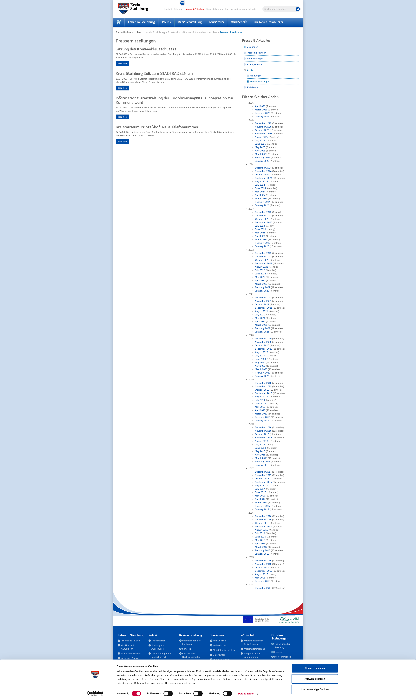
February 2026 (262, 113)
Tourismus (216, 22)
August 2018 (261, 441)
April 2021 (260, 321)
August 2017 (261, 485)
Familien (278, 652)
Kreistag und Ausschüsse (157, 647)
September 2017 (263, 482)
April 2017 (260, 499)
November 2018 (263, 430)
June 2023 (260, 229)
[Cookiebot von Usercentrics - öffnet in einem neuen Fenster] (95, 693)
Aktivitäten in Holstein (224, 650)
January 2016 (262, 553)
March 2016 (261, 547)
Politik (166, 22)
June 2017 (260, 492)
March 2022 (261, 284)
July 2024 (260, 184)
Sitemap (178, 9)
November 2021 (263, 301)
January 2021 (262, 331)
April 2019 (260, 410)
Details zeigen (246, 693)
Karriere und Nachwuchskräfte (240, 9)
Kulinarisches (220, 645)
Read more (122, 63)
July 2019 (260, 400)
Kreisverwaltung (190, 22)
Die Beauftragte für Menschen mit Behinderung (161, 657)
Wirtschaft (239, 22)
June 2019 (260, 403)
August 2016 (261, 530)
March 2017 (261, 502)
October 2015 (262, 567)
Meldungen (252, 47)
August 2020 (261, 352)
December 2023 (263, 212)
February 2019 (262, 417)
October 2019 (262, 389)
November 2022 (263, 256)
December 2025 (263, 123)
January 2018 (262, 465)
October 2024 (262, 174)
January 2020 (262, 376)
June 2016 (260, 536)
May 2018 (260, 451)
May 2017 (260, 495)
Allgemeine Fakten (130, 640)
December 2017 (263, 471)
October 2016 (262, 523)
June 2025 (260, 144)
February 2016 (262, 550)
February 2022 (262, 287)
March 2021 (261, 325)
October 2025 (262, 130)
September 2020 (263, 348)
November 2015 (263, 564)
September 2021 (263, 307)
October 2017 (262, 478)
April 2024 (260, 195)
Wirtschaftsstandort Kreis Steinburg (253, 642)
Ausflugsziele (219, 640)
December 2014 (263, 588)
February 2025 (262, 157)
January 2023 (262, 246)
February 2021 (262, 328)
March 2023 (261, 239)
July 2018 (260, 444)
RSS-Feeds (252, 87)
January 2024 (262, 205)
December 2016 (263, 516)
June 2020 (260, 359)
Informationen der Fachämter (191, 642)
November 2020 (263, 342)
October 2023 (262, 219)
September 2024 (263, 178)
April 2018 (260, 454)
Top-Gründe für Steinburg (282, 646)
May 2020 (260, 362)
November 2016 (263, 519)
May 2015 (260, 577)
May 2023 (260, 232)
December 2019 (263, 383)
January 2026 (262, 116)
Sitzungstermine (255, 64)
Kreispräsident (158, 640)
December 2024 (263, 167)
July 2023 (260, 225)
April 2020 (260, 366)
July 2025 (260, 140)
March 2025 (261, 154)
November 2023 (263, 215)
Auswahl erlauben (315, 678)
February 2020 (262, 372)
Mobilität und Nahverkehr (127, 647)
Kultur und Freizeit (130, 658)
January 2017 (262, 509)
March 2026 (261, 109)
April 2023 (260, 236)
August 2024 (261, 181)
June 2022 (260, 273)
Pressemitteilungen (256, 52)
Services (186, 648)
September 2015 (263, 571)
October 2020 (262, 345)
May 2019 (260, 407)
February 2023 (262, 243)
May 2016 (260, 540)
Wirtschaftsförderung (254, 648)
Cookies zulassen (315, 668)
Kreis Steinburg (155, 32)
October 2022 (262, 260)
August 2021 (261, 311)
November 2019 (263, 386)
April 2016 (260, 543)
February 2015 (262, 581)
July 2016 (260, 533)
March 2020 (261, 369)
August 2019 (261, 396)
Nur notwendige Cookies (315, 689)
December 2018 (263, 427)
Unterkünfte (219, 654)
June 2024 (260, 188)
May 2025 (260, 147)
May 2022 (260, 277)
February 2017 (262, 506)
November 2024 (263, 171)
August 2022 (261, 266)
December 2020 (263, 338)
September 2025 (263, 133)
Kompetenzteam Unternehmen (252, 655)
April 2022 (260, 280)
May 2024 (260, 191)
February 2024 (262, 202)
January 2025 (262, 161)
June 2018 (260, 448)
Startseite (174, 32)
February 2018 (262, 461)
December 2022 (263, 253)
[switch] (168, 693)
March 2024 (261, 198)
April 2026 (260, 106)
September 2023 (263, 222)
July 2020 (260, 355)
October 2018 (262, 434)
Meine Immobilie (282, 656)
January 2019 (262, 420)
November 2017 (263, 475)
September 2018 (263, 437)
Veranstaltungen (214, 9)
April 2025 (260, 150)
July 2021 (260, 314)
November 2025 (263, 126)
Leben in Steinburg (141, 22)
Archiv (213, 32)
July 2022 (260, 270)
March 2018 (261, 458)
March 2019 (261, 413)
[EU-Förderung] (257, 619)
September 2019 (263, 393)
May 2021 (260, 318)
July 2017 (260, 489)
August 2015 (261, 574)
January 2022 (262, 290)
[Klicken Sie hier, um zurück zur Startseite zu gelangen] (118, 22)
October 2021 (262, 304)
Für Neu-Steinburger (268, 22)
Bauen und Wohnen (131, 653)
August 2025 (261, 137)
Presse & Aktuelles (194, 9)
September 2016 (263, 526)
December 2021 (263, 297)
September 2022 (263, 263)
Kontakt (168, 9)
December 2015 (263, 560)
